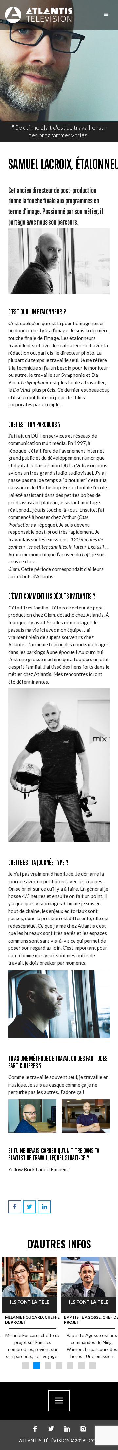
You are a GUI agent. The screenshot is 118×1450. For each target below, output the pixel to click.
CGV (94, 1440)
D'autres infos (59, 1243)
